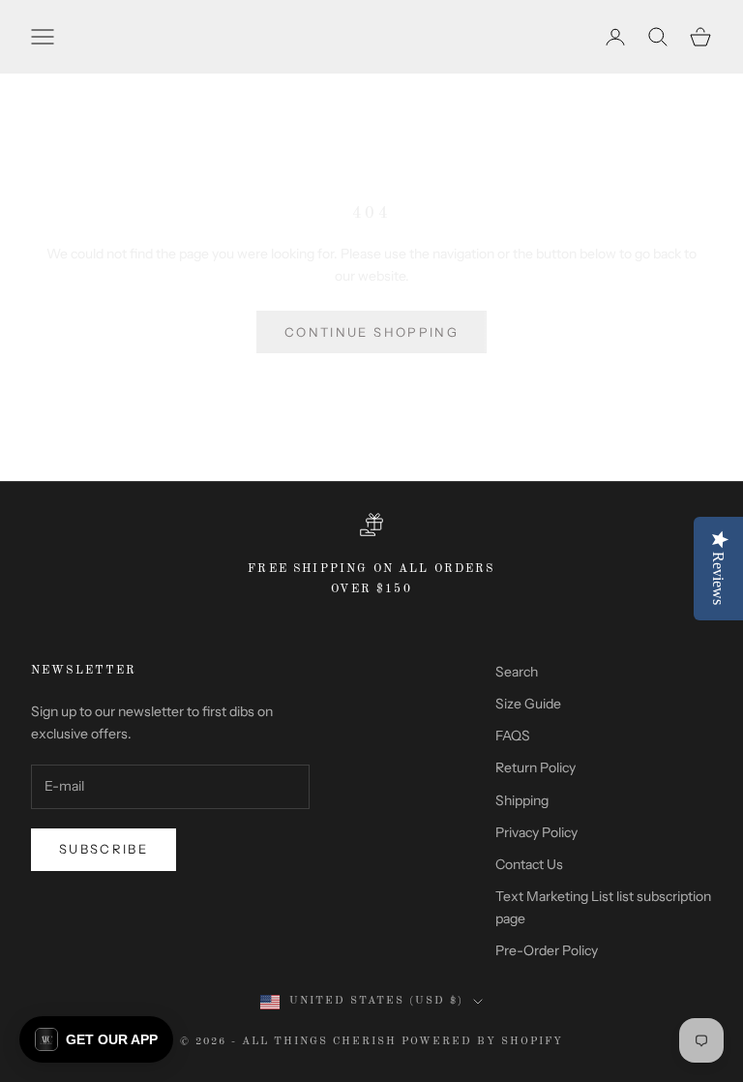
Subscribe (103, 849)
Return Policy (535, 767)
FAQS (512, 735)
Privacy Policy (536, 832)
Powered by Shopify (482, 1042)
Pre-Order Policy (546, 950)
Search (516, 671)
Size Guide (528, 703)
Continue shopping (371, 332)
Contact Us (529, 864)
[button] (96, 1039)
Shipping (522, 800)
